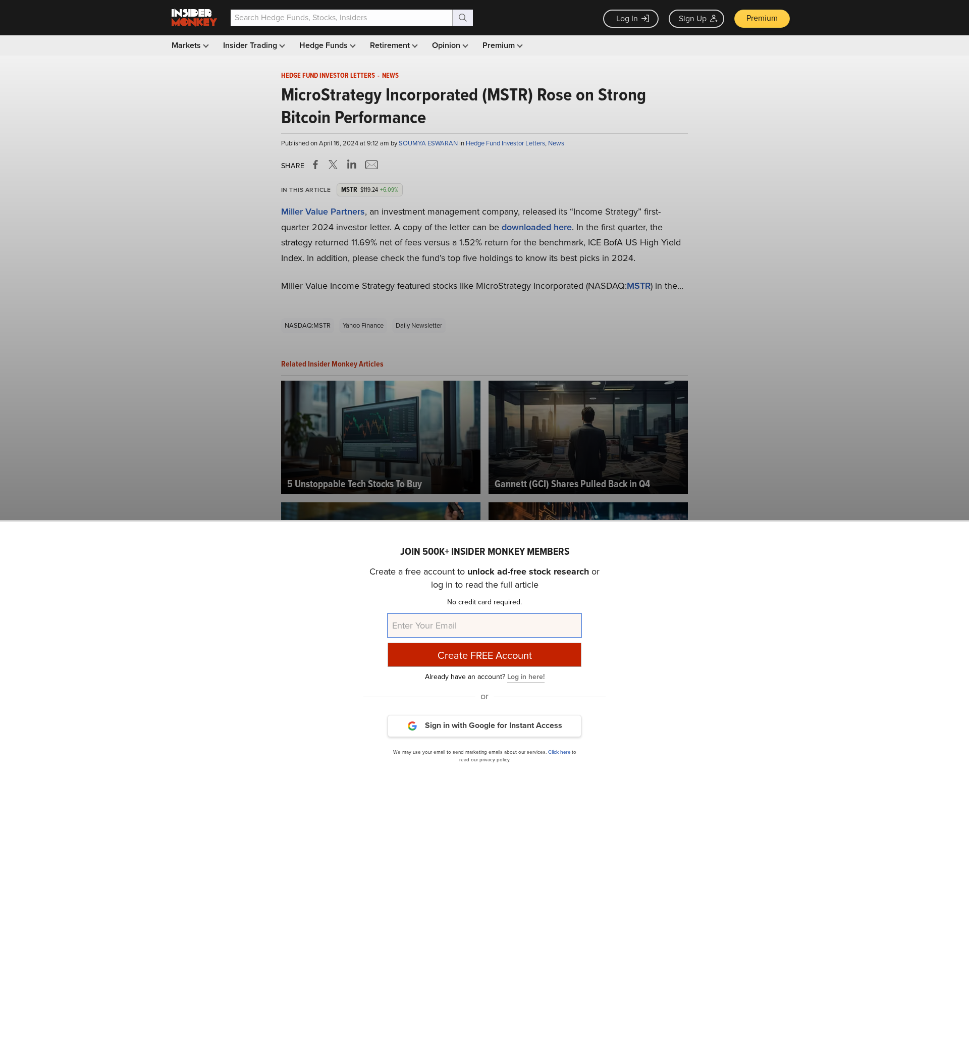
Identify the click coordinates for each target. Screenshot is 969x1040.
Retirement (391, 45)
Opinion (447, 45)
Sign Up (693, 18)
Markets (187, 45)
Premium (762, 18)
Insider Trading (251, 45)
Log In (627, 18)
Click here (559, 752)
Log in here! (526, 676)
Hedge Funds (324, 45)
